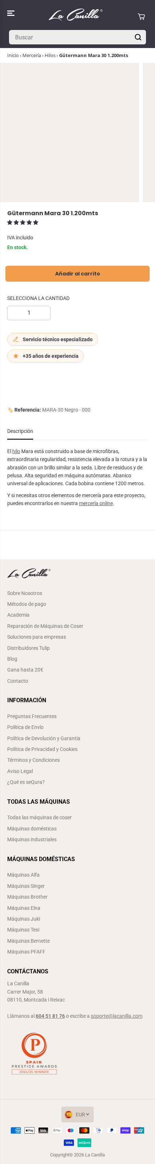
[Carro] (141, 16)
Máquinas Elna (23, 908)
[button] (11, 13)
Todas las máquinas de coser (39, 817)
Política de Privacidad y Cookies (42, 749)
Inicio (13, 55)
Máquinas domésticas (32, 828)
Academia (18, 615)
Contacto (17, 681)
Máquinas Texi (23, 930)
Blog (12, 659)
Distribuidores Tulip (28, 648)
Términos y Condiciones (33, 760)
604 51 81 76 (50, 1016)
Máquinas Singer (26, 886)
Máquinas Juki (23, 919)
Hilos (50, 55)
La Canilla (95, 1155)
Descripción (20, 431)
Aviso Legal (20, 771)
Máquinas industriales (32, 839)
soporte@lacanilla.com (116, 1016)
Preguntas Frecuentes (32, 716)
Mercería (31, 55)
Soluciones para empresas (36, 637)
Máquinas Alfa (23, 875)
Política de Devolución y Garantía (43, 738)
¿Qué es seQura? (26, 782)
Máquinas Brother (27, 897)
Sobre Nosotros (24, 593)
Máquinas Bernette (28, 941)
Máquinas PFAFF (26, 952)
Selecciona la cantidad (38, 298)
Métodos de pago (26, 604)
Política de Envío (25, 727)
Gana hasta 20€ (25, 670)
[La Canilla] (76, 16)
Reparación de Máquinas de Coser (45, 626)
